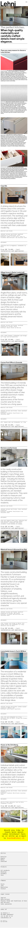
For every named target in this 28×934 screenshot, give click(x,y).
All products (5, 870)
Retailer (4, 856)
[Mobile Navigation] (26, 1)
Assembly (4, 873)
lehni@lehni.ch (6, 917)
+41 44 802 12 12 (7, 916)
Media (2, 860)
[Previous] (4, 259)
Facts (2, 884)
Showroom (3, 872)
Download (4, 861)
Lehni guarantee (6, 904)
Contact (3, 888)
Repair (3, 858)
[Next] (23, 259)
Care (2, 875)
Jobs (2, 885)
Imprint (3, 897)
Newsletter (4, 887)
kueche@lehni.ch (15, 838)
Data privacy (5, 899)
